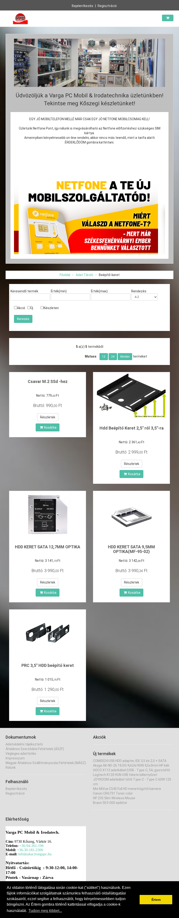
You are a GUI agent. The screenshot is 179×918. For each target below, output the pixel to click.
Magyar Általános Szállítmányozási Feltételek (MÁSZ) (46, 763)
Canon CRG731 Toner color (113, 793)
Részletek (47, 417)
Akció (21, 308)
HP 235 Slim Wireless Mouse (114, 798)
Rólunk (11, 767)
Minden (125, 356)
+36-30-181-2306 (30, 850)
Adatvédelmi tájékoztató (24, 744)
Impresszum (15, 758)
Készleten (51, 308)
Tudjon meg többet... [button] (45, 911)
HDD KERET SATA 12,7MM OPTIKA (47, 546)
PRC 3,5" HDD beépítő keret (47, 665)
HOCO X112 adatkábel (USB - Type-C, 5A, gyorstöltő (131, 770)
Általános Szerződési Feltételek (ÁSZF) (35, 749)
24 (112, 356)
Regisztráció (107, 6)
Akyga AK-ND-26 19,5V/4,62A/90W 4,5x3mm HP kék (131, 765)
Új (31, 308)
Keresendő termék (24, 291)
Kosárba (50, 427)
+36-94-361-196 (31, 846)
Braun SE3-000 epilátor (110, 803)
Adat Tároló (84, 275)
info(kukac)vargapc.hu (35, 854)
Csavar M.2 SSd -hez (48, 381)
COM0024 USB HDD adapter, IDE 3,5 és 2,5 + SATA (129, 761)
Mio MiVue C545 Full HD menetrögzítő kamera (127, 789)
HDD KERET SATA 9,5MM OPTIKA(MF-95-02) (131, 549)
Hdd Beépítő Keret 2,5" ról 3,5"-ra (132, 428)
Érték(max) (99, 291)
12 (103, 356)
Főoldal (65, 275)
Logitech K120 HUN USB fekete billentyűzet (125, 775)
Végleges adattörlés (21, 753)
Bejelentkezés (82, 6)
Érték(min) (59, 291)
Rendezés (138, 291)
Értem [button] (156, 899)
